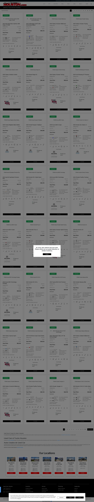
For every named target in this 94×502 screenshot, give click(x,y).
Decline (70, 497)
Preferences (61, 497)
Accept (79, 497)
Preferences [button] (19, 498)
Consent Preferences (0, 489)
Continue (47, 254)
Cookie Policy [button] (42, 497)
